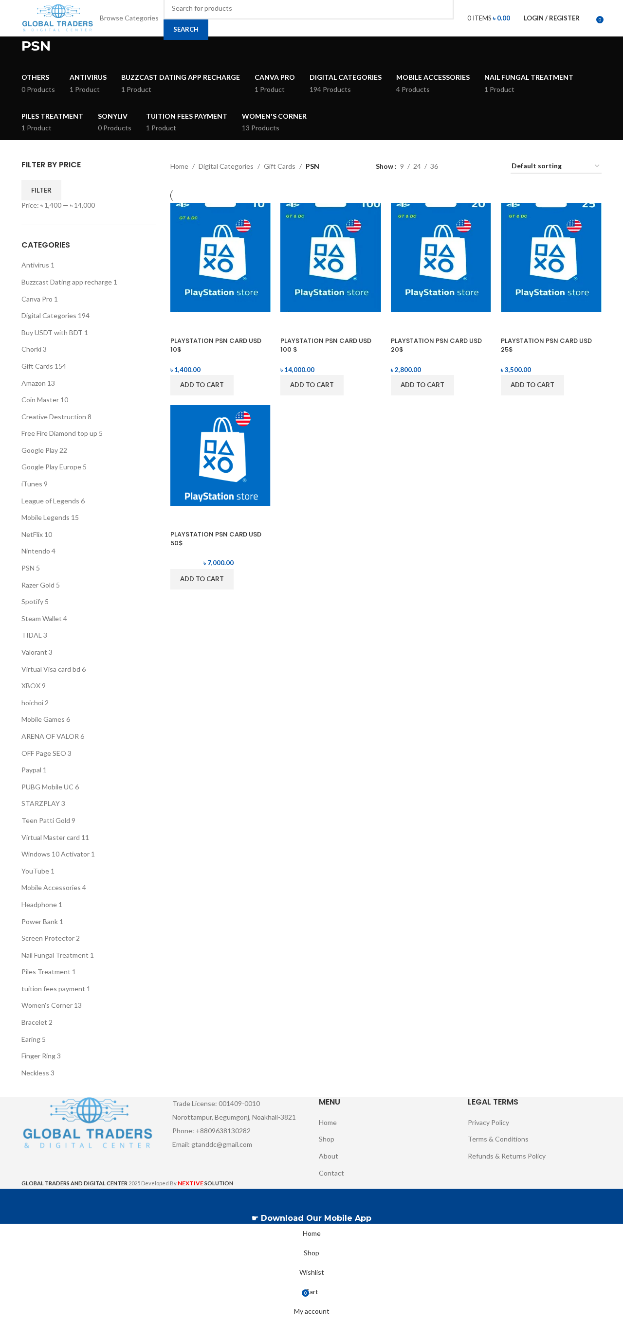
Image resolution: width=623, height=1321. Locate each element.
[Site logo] (58, 17)
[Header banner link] (311, 660)
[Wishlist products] (589, 18)
